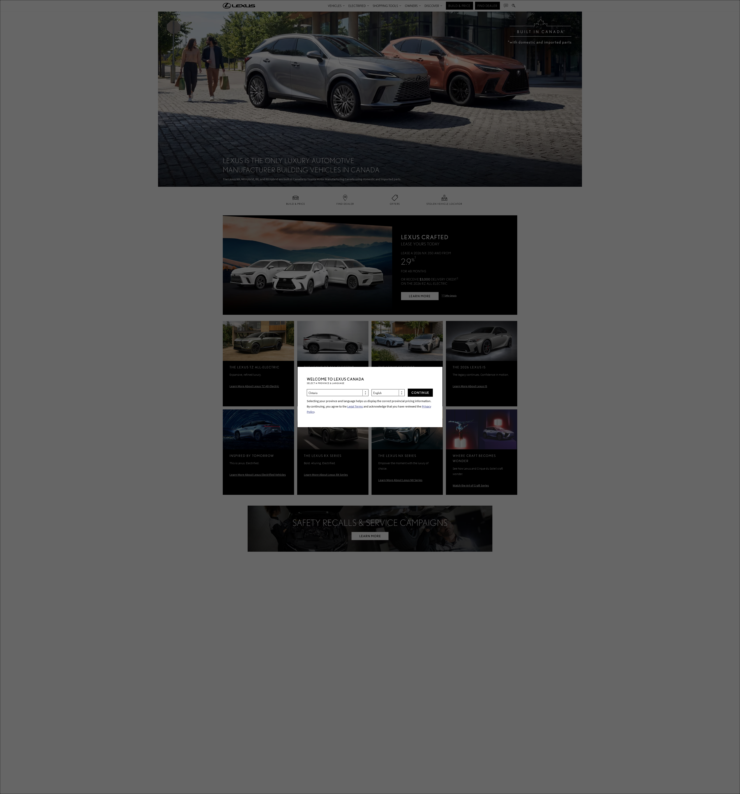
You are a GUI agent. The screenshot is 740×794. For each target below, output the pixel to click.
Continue (420, 392)
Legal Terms (355, 406)
